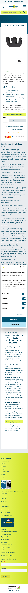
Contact (3, 474)
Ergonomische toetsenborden (9, 537)
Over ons (4, 493)
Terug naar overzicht (7, 20)
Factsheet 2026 (5, 510)
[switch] (24, 298)
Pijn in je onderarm (6, 550)
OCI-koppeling (5, 471)
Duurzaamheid (5, 506)
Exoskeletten (4, 542)
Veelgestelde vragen (6, 477)
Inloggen (3, 469)
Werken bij (4, 501)
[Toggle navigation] (24, 6)
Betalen (3, 463)
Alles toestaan (14, 319)
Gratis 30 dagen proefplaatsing (15, 114)
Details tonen (19, 314)
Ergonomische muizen (7, 534)
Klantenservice (6, 458)
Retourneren (4, 466)
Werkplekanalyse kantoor (8, 552)
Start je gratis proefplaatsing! (13, 422)
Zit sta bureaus (5, 539)
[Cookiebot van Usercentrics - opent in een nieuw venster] (19, 267)
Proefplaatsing (5, 461)
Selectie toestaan (14, 324)
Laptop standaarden (6, 544)
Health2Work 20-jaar (6, 515)
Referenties (4, 496)
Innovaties (4, 504)
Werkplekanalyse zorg (7, 555)
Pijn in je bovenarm (6, 547)
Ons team (3, 498)
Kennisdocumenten (6, 512)
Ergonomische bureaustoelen (9, 531)
